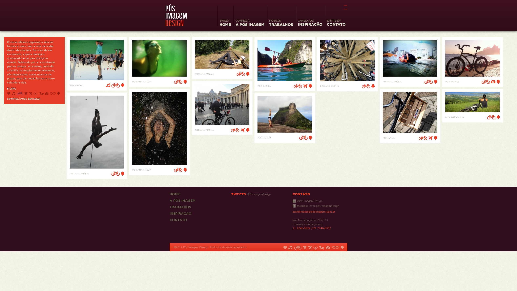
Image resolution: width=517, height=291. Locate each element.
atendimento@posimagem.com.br (314, 211)
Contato (178, 220)
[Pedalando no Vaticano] (222, 123)
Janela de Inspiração (310, 23)
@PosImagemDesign (310, 200)
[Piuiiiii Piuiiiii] (222, 67)
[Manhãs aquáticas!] (159, 75)
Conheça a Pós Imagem (249, 23)
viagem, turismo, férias (30, 93)
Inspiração (180, 213)
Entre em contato (336, 23)
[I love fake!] (410, 131)
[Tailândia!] (284, 79)
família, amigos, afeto (9, 93)
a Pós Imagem (182, 200)
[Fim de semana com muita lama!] (347, 80)
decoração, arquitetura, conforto (42, 93)
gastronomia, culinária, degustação (25, 93)
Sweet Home (225, 23)
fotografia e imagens (46, 93)
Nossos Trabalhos (281, 23)
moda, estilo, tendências (53, 93)
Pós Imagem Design (176, 15)
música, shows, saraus (13, 93)
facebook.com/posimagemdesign (318, 205)
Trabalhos (180, 207)
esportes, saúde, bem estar (20, 93)
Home (175, 194)
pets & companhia (36, 93)
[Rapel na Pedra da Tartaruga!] (97, 167)
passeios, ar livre (58, 93)
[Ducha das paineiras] (159, 163)
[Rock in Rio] (97, 79)
